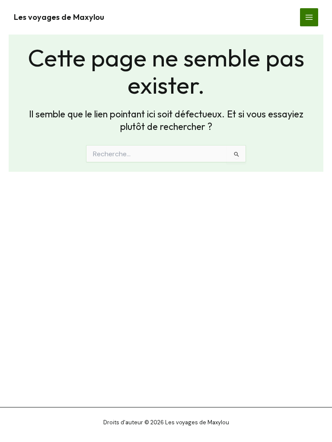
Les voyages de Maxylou (59, 17)
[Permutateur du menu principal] (309, 17)
